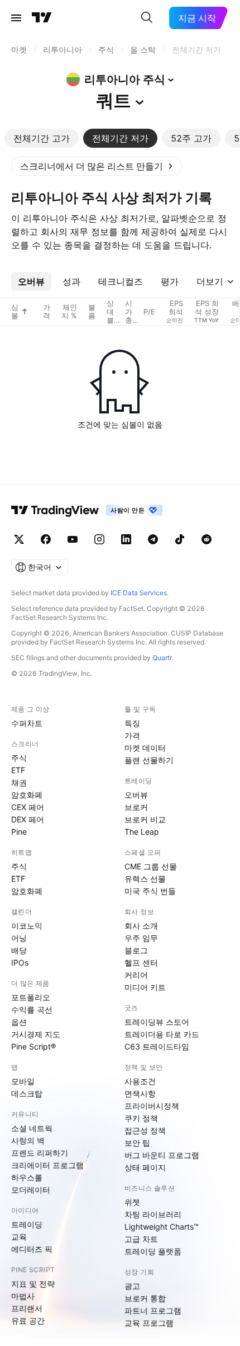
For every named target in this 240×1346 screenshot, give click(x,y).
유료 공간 (28, 1320)
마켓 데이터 (145, 747)
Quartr (162, 657)
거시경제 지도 (35, 1034)
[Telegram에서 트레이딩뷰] (153, 539)
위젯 (132, 1202)
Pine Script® (33, 1046)
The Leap (141, 831)
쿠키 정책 (141, 1118)
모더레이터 (30, 1189)
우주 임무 (141, 938)
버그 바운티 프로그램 (161, 1155)
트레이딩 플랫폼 (152, 1251)
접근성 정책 (145, 1130)
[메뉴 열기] (16, 18)
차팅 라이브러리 (152, 1214)
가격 (132, 735)
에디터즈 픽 (31, 1249)
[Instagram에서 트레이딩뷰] (99, 539)
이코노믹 (26, 925)
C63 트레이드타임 (156, 1046)
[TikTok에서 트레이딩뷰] (180, 539)
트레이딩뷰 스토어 (156, 1022)
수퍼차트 (26, 723)
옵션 (19, 1022)
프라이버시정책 (151, 1105)
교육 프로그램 (149, 1323)
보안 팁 (137, 1142)
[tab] (41, 138)
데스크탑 (26, 1093)
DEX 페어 (27, 819)
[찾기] (147, 18)
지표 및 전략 (33, 1283)
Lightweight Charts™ (161, 1226)
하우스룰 (26, 1177)
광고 (132, 1286)
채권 (19, 782)
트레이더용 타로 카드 (161, 1034)
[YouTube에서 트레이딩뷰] (72, 539)
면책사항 (140, 1093)
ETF (18, 770)
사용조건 (140, 1081)
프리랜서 (26, 1308)
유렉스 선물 (145, 878)
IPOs (19, 962)
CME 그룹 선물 (150, 866)
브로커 (136, 807)
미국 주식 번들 (150, 891)
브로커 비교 (145, 819)
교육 (19, 1236)
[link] (96, 166)
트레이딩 (26, 1224)
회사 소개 (141, 925)
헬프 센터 (141, 962)
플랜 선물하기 (149, 760)
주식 (19, 758)
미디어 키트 (145, 987)
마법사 (23, 1296)
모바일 (23, 1081)
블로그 (136, 950)
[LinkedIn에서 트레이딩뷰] (126, 539)
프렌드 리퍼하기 (39, 1152)
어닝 (19, 938)
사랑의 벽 (28, 1140)
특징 (132, 723)
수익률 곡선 (31, 1009)
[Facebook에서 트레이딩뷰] (46, 539)
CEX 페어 (27, 807)
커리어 (136, 975)
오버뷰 (136, 794)
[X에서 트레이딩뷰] (19, 539)
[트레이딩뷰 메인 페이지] (42, 18)
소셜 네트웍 (31, 1128)
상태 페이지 (145, 1167)
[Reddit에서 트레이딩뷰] (206, 539)
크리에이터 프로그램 (47, 1165)
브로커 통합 (145, 1298)
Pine (19, 831)
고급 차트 (141, 1239)
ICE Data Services (139, 593)
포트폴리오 (30, 997)
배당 (19, 950)
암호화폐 (26, 794)
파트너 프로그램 (152, 1310)
